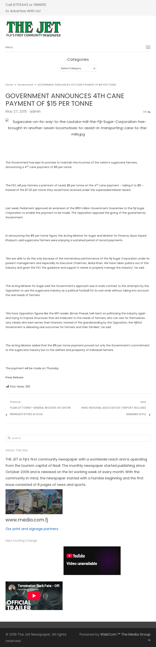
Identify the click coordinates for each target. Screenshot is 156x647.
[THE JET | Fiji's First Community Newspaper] (78, 29)
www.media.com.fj (27, 520)
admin (35, 111)
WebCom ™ (110, 634)
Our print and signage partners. (32, 528)
